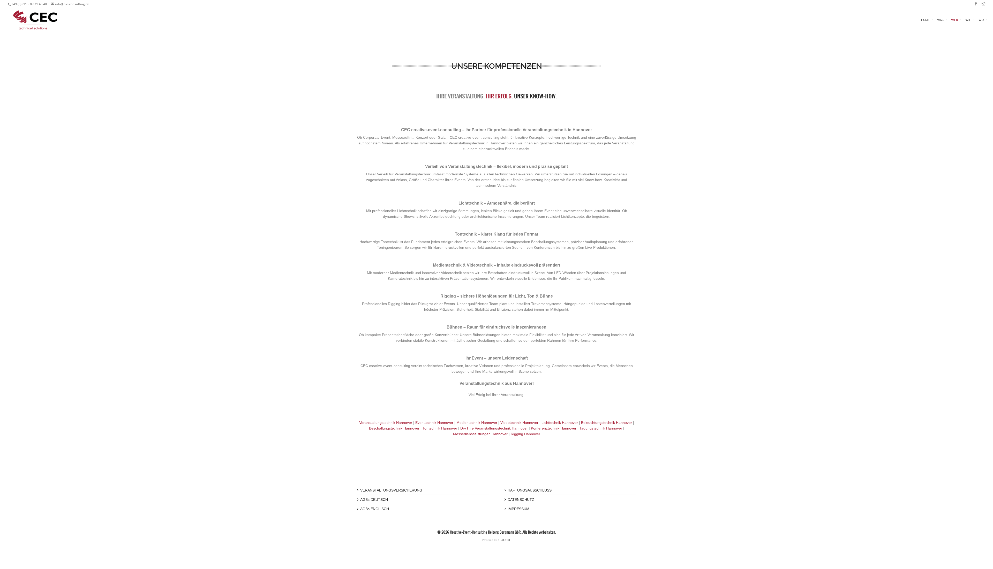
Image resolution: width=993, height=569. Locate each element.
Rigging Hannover (525, 434)
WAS (940, 20)
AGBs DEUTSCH (374, 499)
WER (954, 20)
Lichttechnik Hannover (559, 422)
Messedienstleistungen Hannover (480, 434)
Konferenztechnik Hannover (553, 428)
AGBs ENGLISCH (374, 509)
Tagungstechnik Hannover (601, 428)
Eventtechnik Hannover (434, 422)
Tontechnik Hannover (440, 428)
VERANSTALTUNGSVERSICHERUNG (391, 490)
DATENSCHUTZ (521, 499)
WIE (968, 20)
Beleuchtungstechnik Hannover (606, 422)
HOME (925, 20)
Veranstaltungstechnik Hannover (385, 422)
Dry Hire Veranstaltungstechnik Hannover (494, 428)
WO (981, 20)
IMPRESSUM (518, 509)
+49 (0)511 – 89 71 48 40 (29, 4)
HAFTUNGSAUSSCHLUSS (530, 490)
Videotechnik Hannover (519, 422)
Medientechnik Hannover (476, 422)
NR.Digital (504, 540)
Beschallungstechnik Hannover (394, 428)
